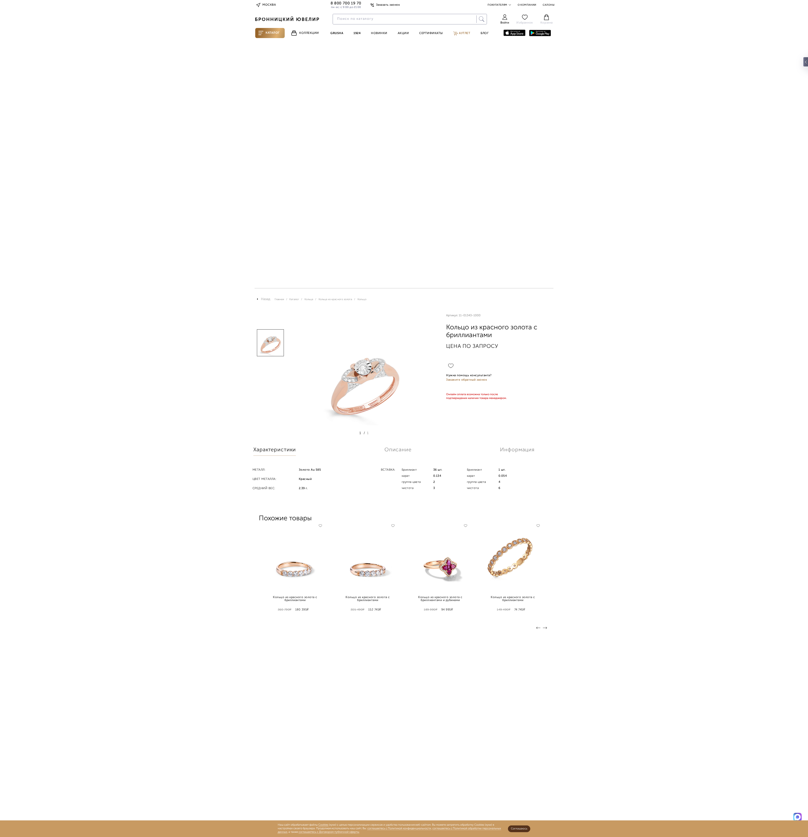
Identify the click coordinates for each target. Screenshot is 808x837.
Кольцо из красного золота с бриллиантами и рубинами (440, 599)
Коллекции (309, 33)
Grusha (336, 33)
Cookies (323, 825)
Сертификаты (431, 33)
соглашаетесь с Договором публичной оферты (329, 832)
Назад (265, 299)
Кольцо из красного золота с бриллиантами (295, 599)
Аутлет (464, 33)
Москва (269, 5)
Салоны (548, 5)
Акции (403, 33)
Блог (485, 33)
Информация (517, 450)
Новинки (379, 33)
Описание (398, 450)
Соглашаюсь (519, 828)
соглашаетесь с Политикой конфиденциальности (399, 828)
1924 (357, 33)
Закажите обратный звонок (466, 379)
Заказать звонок (388, 5)
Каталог (273, 32)
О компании (527, 5)
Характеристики (274, 450)
